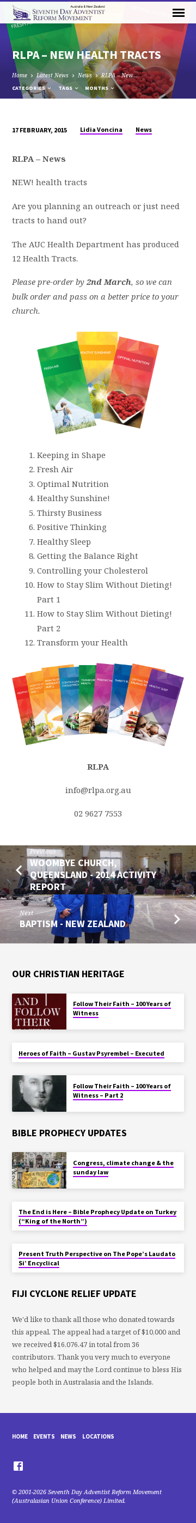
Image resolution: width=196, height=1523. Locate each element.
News (85, 75)
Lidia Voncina (101, 129)
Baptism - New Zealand (73, 923)
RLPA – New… (119, 75)
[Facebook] (18, 1466)
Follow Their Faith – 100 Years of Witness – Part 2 (122, 1090)
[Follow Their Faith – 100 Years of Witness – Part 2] (39, 1093)
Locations (98, 1436)
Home (19, 75)
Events (44, 1436)
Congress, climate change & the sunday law (123, 1167)
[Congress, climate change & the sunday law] (39, 1170)
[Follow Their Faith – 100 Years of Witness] (39, 1012)
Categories (29, 88)
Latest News (52, 75)
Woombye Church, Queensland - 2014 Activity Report (93, 874)
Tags (66, 88)
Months (97, 88)
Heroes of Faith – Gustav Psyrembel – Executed (91, 1053)
